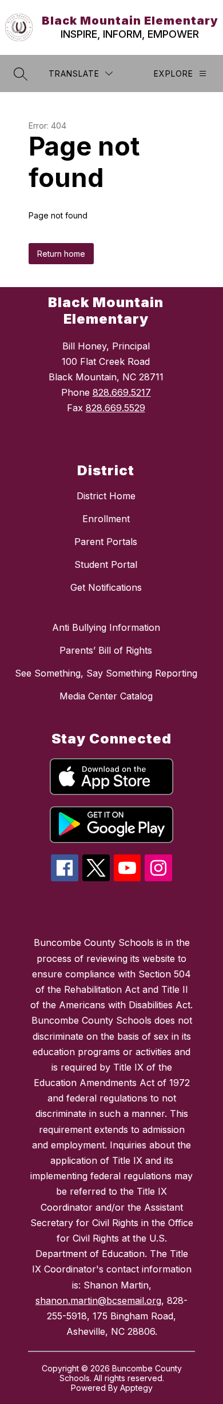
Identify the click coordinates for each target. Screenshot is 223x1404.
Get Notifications (106, 587)
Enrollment (106, 518)
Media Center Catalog (106, 696)
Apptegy (136, 1388)
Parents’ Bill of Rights (105, 650)
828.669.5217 (122, 392)
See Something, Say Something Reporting (106, 673)
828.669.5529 (115, 407)
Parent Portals (105, 541)
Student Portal (105, 564)
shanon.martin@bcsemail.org (98, 1300)
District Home (106, 496)
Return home (61, 253)
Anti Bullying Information (106, 627)
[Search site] (20, 74)
